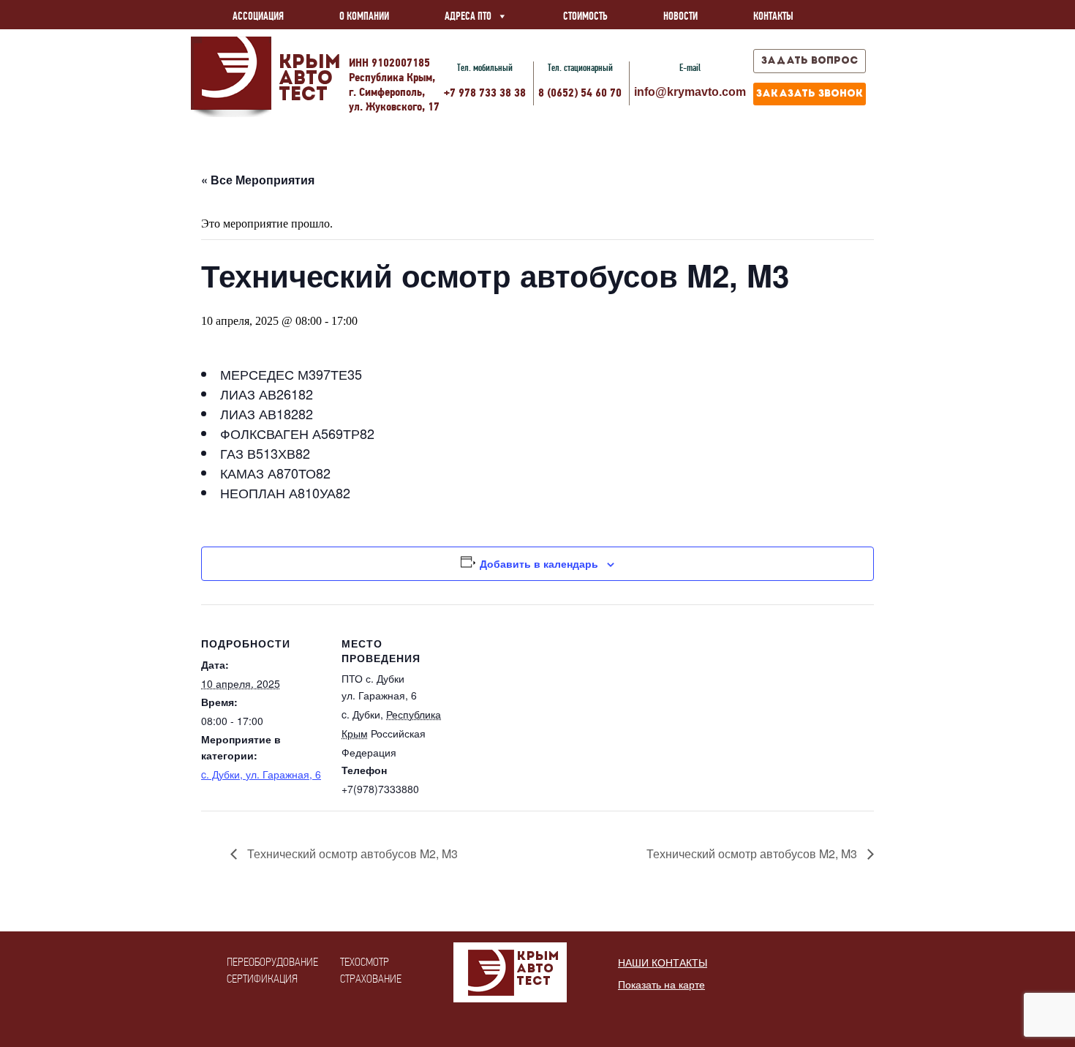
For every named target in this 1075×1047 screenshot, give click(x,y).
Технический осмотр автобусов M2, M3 (351, 853)
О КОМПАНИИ (364, 16)
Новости (680, 16)
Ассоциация (258, 16)
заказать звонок (809, 94)
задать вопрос (809, 61)
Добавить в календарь (539, 563)
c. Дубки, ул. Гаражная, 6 (261, 774)
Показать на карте (661, 985)
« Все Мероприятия (257, 179)
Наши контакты (662, 963)
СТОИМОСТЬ (585, 16)
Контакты (773, 16)
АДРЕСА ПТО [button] (468, 16)
